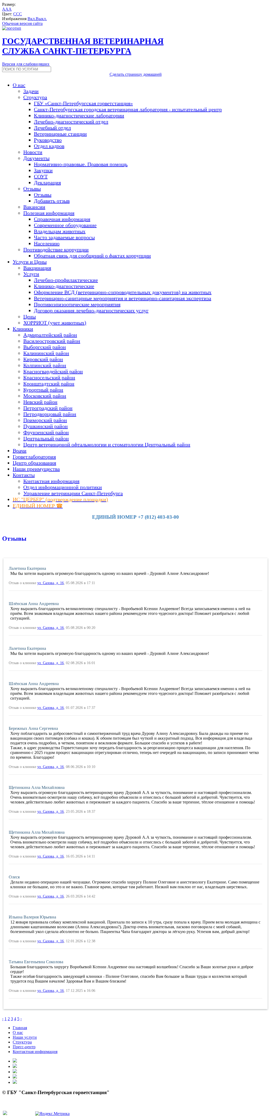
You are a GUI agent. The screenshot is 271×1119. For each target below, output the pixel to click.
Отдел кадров (49, 146)
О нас (18, 1032)
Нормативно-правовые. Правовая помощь (81, 164)
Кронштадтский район (48, 384)
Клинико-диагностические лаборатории (79, 115)
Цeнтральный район (46, 438)
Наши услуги (25, 1037)
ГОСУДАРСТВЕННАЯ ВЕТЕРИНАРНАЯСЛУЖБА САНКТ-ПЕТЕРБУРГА (83, 46)
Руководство (48, 140)
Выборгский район (44, 347)
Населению (47, 243)
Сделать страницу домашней (136, 74)
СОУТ (41, 176)
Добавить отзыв (52, 201)
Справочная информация (62, 219)
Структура (22, 1042)
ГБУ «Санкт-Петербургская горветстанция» (83, 103)
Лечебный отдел (52, 128)
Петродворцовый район (49, 414)
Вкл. (32, 18)
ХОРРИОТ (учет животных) (54, 323)
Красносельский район (49, 377)
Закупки (43, 170)
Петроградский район (48, 408)
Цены (29, 316)
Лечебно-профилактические (66, 280)
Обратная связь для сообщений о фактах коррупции (92, 256)
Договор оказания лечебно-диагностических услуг (91, 310)
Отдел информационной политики (62, 487)
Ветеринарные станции (60, 134)
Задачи (31, 91)
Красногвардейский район (53, 371)
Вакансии (34, 207)
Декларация (47, 182)
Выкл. (41, 18)
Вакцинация (37, 268)
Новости (32, 152)
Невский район (40, 402)
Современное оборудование (65, 225)
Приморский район (45, 420)
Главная (20, 1027)
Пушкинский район (45, 426)
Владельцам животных (59, 231)
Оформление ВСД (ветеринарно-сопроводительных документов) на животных (122, 292)
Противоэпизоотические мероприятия (77, 304)
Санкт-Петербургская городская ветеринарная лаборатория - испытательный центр (128, 109)
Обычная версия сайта (22, 23)
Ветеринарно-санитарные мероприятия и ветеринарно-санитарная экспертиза (122, 298)
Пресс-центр (24, 1047)
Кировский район (43, 359)
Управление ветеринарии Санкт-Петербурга (73, 493)
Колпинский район (44, 365)
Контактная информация (51, 481)
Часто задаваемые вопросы (64, 237)
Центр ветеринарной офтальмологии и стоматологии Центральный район (106, 444)
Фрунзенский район (46, 432)
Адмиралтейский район (50, 335)
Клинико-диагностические (64, 286)
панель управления (19, 1107)
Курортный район (43, 390)
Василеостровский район (51, 341)
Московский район (44, 396)
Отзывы (42, 195)
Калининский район (46, 353)
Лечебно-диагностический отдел (71, 122)
